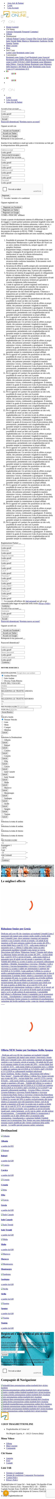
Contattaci (34, 32)
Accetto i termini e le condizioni (17, 198)
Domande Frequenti (21, 32)
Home (12, 27)
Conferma (5, 606)
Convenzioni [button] (11, 55)
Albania (9, 39)
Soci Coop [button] (10, 50)
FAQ (8, 1461)
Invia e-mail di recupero (10, 155)
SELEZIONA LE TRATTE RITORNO (17, 699)
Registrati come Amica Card (17, 57)
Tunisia (16, 43)
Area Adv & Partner (14, 102)
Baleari (16, 39)
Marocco (25, 41)
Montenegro (34, 41)
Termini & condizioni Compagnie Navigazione (25, 1475)
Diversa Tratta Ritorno (13, 681)
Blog (8, 48)
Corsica (22, 39)
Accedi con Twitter (9, 133)
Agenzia (9, 32)
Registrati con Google (11, 213)
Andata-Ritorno (10, 676)
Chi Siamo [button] (10, 29)
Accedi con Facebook (11, 131)
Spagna (9, 43)
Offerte (9, 34)
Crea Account (11, 100)
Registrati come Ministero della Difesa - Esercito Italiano (28, 63)
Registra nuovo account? (30, 122)
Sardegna (43, 41)
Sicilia (50, 41)
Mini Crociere (11, 46)
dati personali (31, 601)
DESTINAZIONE (8, 673)
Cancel (4, 733)
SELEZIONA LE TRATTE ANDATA (17, 691)
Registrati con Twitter (10, 210)
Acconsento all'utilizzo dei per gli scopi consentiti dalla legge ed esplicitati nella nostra (25, 602)
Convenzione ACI (21, 69)
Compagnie (10, 1448)
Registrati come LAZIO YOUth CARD (30, 61)
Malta (19, 41)
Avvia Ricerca (7, 712)
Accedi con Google (10, 136)
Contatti (9, 1463)
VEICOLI (5, 709)
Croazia (29, 39)
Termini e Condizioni (14, 1473)
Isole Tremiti (11, 41)
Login (8, 97)
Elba (34, 39)
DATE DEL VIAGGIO (10, 683)
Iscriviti (4, 1355)
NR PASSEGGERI (9, 707)
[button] (7, 71)
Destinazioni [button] (11, 36)
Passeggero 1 (6, 845)
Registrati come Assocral (39, 57)
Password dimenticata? (10, 122)
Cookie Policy (12, 1477)
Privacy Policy (44, 603)
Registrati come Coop (25, 53)
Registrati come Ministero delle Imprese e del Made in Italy (29, 65)
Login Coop (11, 53)
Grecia (39, 39)
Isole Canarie (48, 39)
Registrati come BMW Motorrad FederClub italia (26, 60)
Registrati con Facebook (12, 207)
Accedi (4, 119)
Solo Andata (9, 678)
